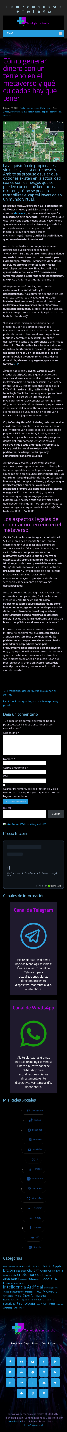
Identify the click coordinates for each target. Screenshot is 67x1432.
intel (21, 1284)
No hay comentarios (29, 108)
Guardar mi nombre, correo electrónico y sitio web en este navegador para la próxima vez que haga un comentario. (31, 792)
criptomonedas (30, 1275)
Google (46, 1279)
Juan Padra (14, 1421)
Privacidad (40, 1296)
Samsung (49, 1300)
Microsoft (50, 1292)
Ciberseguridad (55, 1271)
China (43, 1271)
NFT (23, 112)
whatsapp (7, 1308)
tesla (38, 1304)
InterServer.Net (33, 1425)
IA (55, 1279)
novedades (8, 1296)
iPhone (6, 1292)
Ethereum (34, 1280)
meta (38, 1292)
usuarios (59, 1304)
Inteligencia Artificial (23, 1287)
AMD (38, 1267)
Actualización (23, 1267)
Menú (10, 33)
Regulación (25, 1300)
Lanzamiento (17, 1292)
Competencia (9, 1275)
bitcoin (9, 1271)
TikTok (43, 1304)
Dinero (6, 112)
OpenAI (28, 1296)
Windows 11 (19, 1308)
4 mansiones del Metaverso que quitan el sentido (29, 693)
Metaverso (45, 108)
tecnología (26, 1304)
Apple (57, 1266)
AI (34, 1267)
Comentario (11, 733)
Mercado (29, 1292)
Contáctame (49, 1342)
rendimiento (37, 1300)
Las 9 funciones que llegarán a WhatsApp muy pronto (30, 703)
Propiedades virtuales (51, 112)
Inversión (49, 1288)
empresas (23, 1279)
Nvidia (17, 1296)
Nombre (9, 759)
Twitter (51, 1304)
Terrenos (7, 115)
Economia (48, 1275)
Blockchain (21, 1271)
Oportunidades (33, 112)
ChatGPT (33, 1271)
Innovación (10, 1283)
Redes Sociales (11, 1300)
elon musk (11, 1279)
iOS (56, 1288)
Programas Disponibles (24, 1342)
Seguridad (9, 1304)
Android (47, 1267)
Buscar (7, 808)
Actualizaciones (9, 1267)
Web (6, 777)
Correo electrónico (15, 768)
